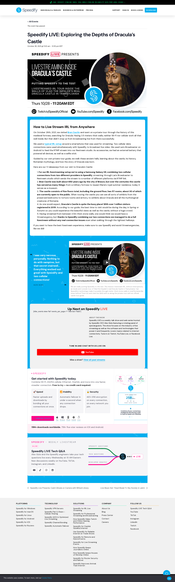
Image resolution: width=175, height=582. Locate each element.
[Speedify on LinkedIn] (52, 470)
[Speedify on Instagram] (46, 470)
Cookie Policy (47, 578)
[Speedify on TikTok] (40, 470)
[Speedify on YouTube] (33, 470)
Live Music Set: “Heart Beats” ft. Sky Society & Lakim (122, 488)
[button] (50, 10)
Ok (169, 578)
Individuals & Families (51, 10)
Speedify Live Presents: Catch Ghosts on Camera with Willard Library (59, 488)
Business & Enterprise (73, 10)
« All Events (33, 21)
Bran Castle (74, 132)
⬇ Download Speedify (42, 418)
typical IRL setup (53, 143)
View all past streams (94, 359)
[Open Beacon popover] (166, 573)
